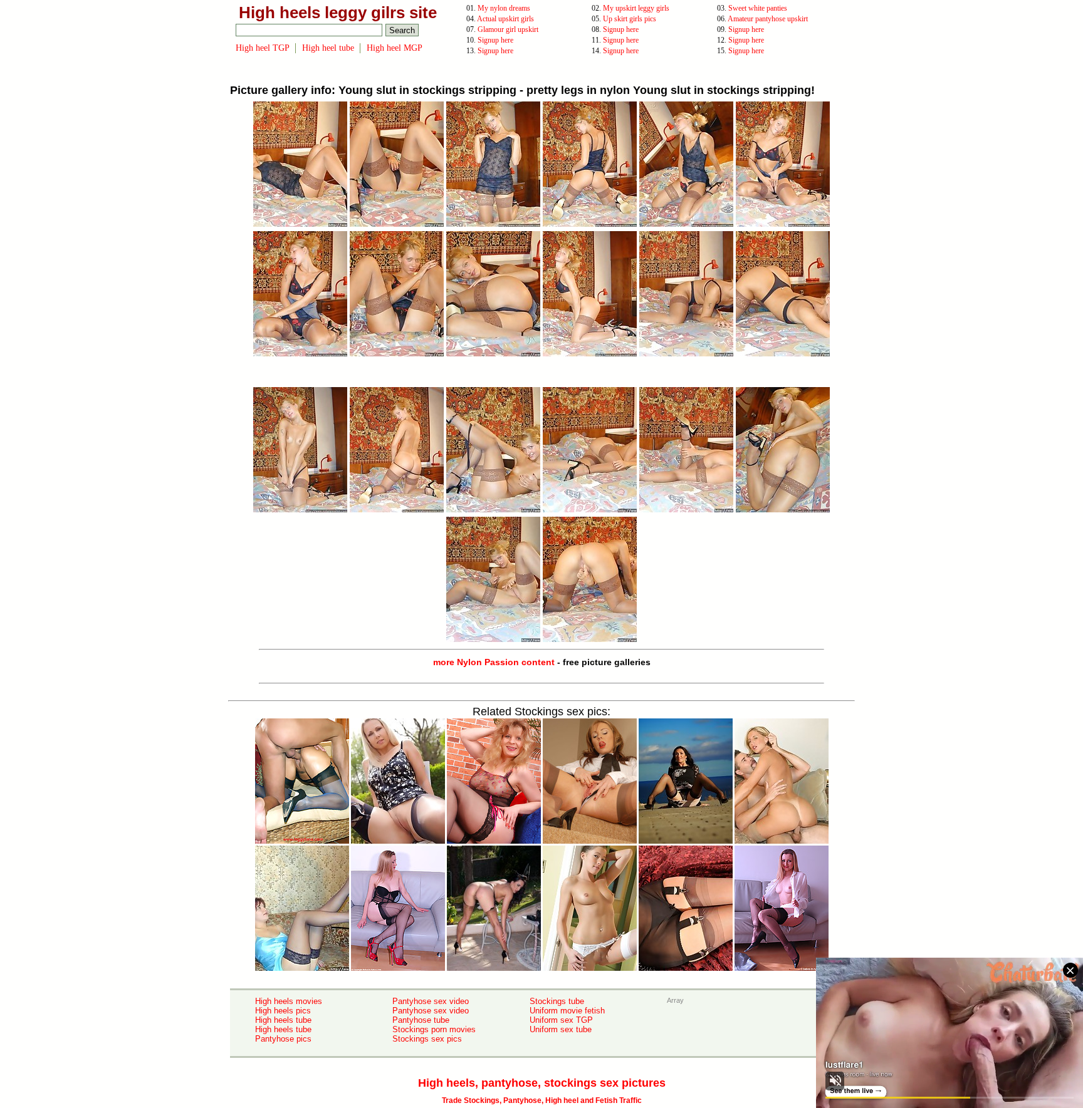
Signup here (621, 29)
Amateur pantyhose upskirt (768, 18)
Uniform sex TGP (561, 1020)
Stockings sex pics (427, 1038)
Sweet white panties (757, 8)
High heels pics (283, 1010)
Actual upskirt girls (505, 18)
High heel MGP (394, 48)
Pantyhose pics (283, 1038)
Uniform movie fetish (567, 1010)
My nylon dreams (504, 8)
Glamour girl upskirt (508, 29)
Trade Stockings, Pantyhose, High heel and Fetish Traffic (542, 1100)
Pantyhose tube (420, 1020)
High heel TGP (263, 48)
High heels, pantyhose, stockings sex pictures (542, 1083)
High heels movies (288, 1001)
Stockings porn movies (434, 1029)
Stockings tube (557, 1001)
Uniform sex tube (561, 1029)
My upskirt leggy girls (636, 8)
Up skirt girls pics (629, 18)
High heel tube (328, 48)
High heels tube (283, 1020)
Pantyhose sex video (430, 1001)
